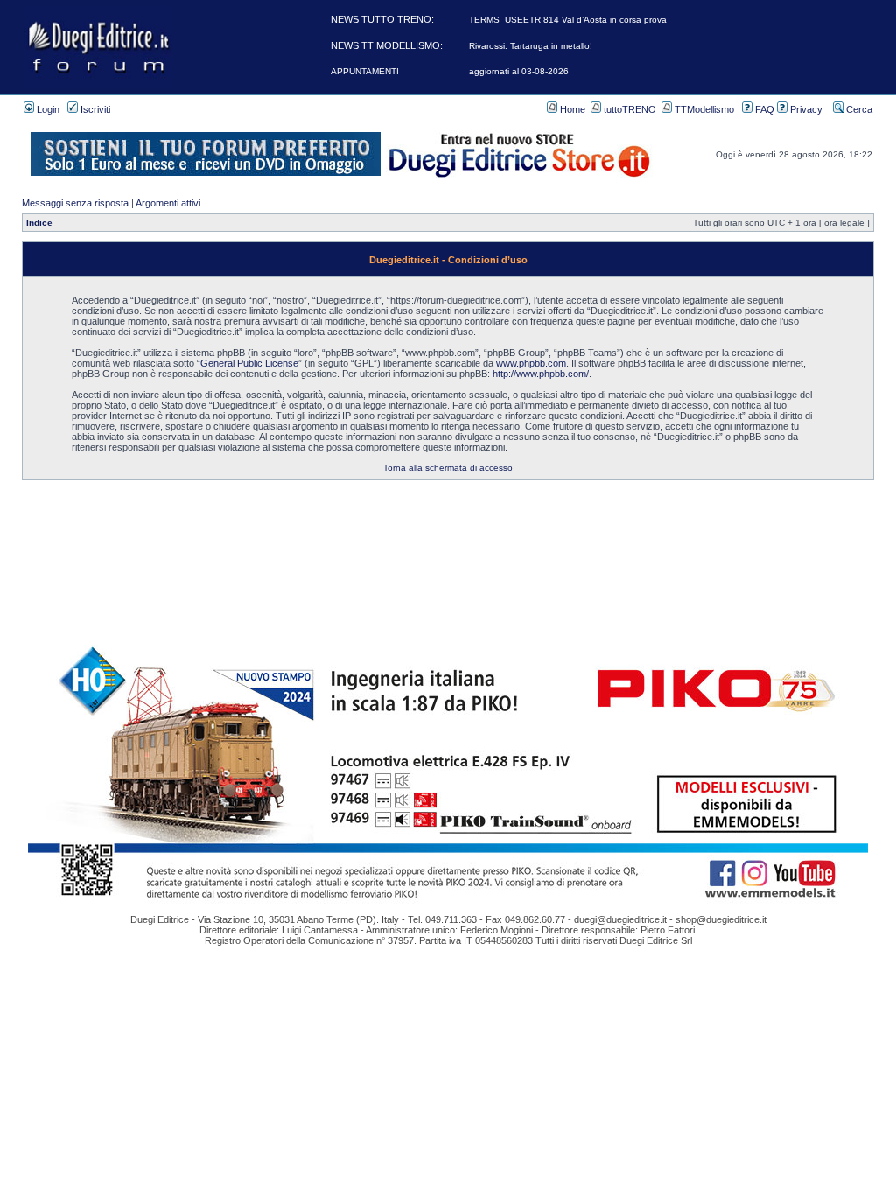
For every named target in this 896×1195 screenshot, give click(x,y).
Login (47, 109)
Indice (39, 222)
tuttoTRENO (628, 109)
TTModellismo (703, 109)
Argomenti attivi (168, 203)
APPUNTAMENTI (365, 71)
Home (571, 109)
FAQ (763, 109)
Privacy (805, 109)
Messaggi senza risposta (75, 203)
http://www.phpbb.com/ (541, 373)
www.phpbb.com (531, 363)
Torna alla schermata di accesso (448, 467)
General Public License (249, 363)
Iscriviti (94, 109)
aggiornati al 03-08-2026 (519, 71)
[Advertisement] (448, 519)
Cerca (858, 109)
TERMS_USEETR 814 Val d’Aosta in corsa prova (568, 19)
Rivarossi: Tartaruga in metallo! (530, 46)
